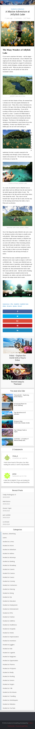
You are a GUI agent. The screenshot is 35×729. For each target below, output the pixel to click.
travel (20, 306)
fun (12, 304)
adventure (7, 304)
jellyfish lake (24, 304)
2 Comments (18, 18)
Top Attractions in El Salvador (20, 413)
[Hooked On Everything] (17, 2)
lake (5, 306)
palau (15, 306)
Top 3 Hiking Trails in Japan (20, 430)
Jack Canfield (6, 515)
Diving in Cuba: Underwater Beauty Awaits (22, 422)
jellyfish (17, 304)
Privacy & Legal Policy (22, 726)
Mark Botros (6, 501)
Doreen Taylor (7, 508)
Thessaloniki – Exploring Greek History (21, 395)
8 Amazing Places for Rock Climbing (20, 404)
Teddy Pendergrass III (9, 495)
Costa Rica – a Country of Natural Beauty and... (21, 439)
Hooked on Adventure (17, 9)
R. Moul (30, 723)
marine (10, 306)
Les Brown (6, 522)
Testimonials (11, 726)
